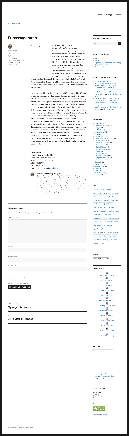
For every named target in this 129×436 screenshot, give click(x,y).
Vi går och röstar (101, 67)
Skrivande (98, 164)
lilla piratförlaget (114, 218)
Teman (97, 170)
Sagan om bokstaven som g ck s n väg (108, 63)
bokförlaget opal (108, 197)
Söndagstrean (99, 166)
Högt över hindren (101, 65)
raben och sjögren (113, 232)
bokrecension (97, 200)
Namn (10, 246)
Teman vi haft (99, 378)
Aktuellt (97, 123)
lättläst (95, 222)
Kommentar (13, 218)
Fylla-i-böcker (101, 147)
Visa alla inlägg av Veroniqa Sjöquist (49, 192)
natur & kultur (97, 225)
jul (102, 215)
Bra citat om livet (110, 85)
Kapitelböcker (101, 149)
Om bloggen (109, 15)
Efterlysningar (100, 132)
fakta (105, 207)
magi (101, 222)
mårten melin (108, 222)
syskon (105, 239)
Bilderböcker (100, 141)
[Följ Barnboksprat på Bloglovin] (107, 414)
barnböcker (107, 193)
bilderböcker (97, 197)
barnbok (109, 190)
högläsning (116, 211)
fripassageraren (12, 60)
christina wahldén (12, 58)
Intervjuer (98, 134)
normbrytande (108, 225)
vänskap (95, 243)
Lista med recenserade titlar (104, 376)
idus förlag (96, 215)
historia (103, 211)
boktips (106, 200)
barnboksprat (97, 193)
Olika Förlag (105, 229)
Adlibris (54, 168)
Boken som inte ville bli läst (106, 92)
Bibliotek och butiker (102, 125)
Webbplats (12, 266)
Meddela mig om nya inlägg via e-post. (18, 283)
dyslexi (110, 204)
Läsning (97, 136)
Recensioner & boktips (102, 138)
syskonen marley (12, 64)
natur (116, 222)
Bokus (44, 168)
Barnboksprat (12, 428)
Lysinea (97, 60)
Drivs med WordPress (26, 428)
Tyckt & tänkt (99, 173)
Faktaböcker (100, 145)
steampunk (17, 62)
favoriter (95, 211)
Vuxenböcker (100, 160)
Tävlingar (98, 168)
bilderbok (115, 193)
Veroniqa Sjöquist (12, 50)
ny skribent (96, 229)
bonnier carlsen (114, 200)
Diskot (97, 58)
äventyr (103, 243)
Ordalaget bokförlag (99, 232)
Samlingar (99, 151)
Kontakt (118, 15)
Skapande (98, 162)
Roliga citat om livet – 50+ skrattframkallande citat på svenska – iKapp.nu (108, 83)
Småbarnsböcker (102, 156)
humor (18, 60)
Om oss (100, 15)
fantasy (111, 207)
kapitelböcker (97, 218)
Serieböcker (100, 153)
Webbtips (98, 175)
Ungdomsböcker (12, 56)
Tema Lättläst (113, 239)
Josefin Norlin (99, 94)
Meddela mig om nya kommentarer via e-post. (20, 278)
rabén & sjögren (98, 236)
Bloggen (97, 128)
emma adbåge (97, 207)
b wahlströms (97, 204)
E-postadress (14, 256)
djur (105, 204)
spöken (115, 236)
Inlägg (97, 395)
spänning (108, 236)
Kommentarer (100, 397)
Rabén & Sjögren (43, 160)
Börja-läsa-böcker (102, 143)
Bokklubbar (99, 130)
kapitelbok (108, 215)
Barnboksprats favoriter (103, 374)
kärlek (105, 218)
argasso (102, 190)
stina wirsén (97, 239)
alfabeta (95, 190)
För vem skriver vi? (110, 109)
